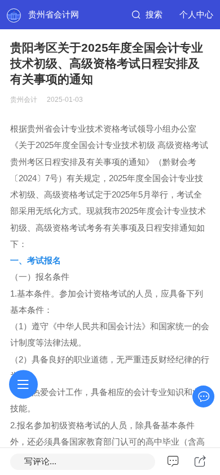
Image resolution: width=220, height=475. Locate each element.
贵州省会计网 (53, 14)
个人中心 (196, 14)
